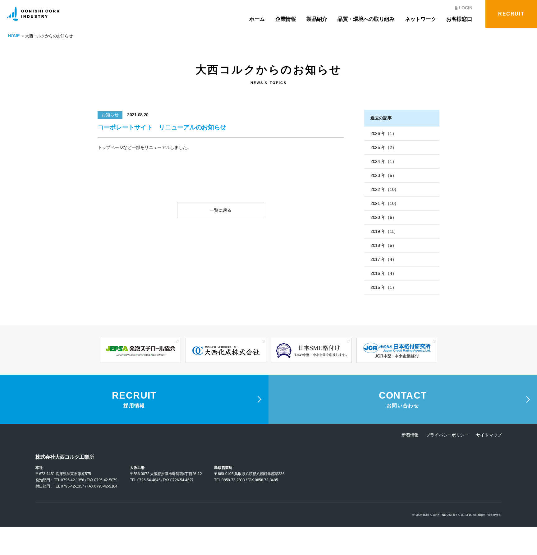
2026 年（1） (383, 133)
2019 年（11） (384, 231)
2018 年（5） (383, 245)
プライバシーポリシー (447, 434)
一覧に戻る (221, 210)
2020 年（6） (383, 217)
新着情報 (410, 434)
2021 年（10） (384, 203)
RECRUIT (511, 13)
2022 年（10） (384, 189)
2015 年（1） (383, 287)
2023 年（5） (383, 175)
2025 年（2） (383, 147)
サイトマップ (489, 434)
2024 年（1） (383, 161)
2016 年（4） (383, 273)
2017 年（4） (383, 259)
